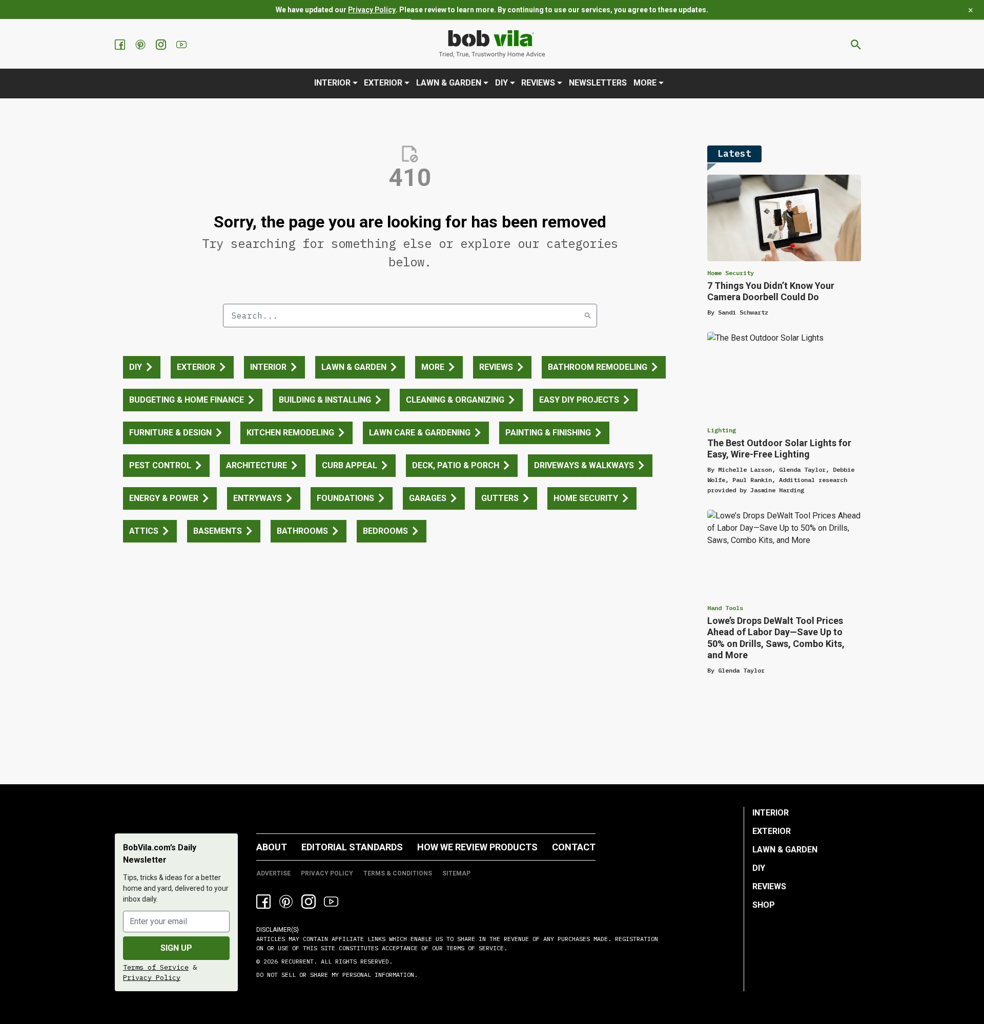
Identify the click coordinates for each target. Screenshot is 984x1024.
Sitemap (456, 873)
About (271, 847)
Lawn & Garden (448, 83)
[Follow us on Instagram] (162, 44)
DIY (501, 83)
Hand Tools (725, 607)
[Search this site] (856, 44)
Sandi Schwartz (743, 312)
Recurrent (296, 961)
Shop (763, 905)
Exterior (383, 83)
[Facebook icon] (263, 901)
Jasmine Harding (777, 490)
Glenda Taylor (802, 469)
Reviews (538, 83)
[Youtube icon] (331, 901)
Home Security (730, 272)
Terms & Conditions (397, 873)
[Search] (588, 315)
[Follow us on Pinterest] (141, 44)
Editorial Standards (352, 847)
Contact (574, 847)
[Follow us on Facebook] (121, 44)
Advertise (273, 873)
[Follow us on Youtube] (182, 44)
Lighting (721, 430)
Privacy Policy (372, 10)
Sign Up (176, 948)
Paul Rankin (752, 480)
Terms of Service (156, 967)
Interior (332, 83)
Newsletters (598, 83)
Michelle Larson (745, 469)
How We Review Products (477, 847)
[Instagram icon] (308, 901)
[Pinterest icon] (286, 901)
